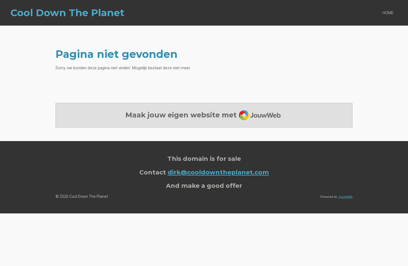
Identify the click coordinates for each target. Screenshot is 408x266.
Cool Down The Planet (67, 13)
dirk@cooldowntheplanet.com (218, 172)
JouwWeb (345, 197)
